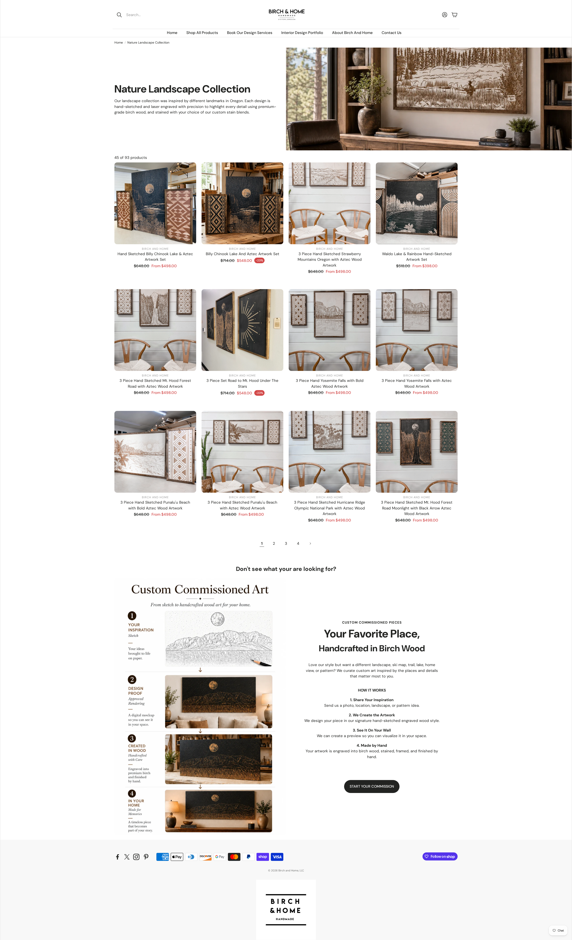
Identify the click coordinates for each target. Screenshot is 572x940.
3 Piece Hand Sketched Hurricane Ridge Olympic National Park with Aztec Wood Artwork (329, 508)
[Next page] (310, 544)
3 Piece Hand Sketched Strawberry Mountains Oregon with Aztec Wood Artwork (330, 259)
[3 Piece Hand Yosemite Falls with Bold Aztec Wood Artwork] (329, 330)
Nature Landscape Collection (148, 42)
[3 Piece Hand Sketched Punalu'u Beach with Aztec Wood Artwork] (242, 452)
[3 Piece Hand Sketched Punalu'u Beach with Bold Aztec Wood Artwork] (155, 452)
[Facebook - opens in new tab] (117, 857)
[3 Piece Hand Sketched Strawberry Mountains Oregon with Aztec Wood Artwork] (329, 203)
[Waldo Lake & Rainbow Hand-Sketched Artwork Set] (417, 203)
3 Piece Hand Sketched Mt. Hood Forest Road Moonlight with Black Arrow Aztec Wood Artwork (416, 508)
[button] (144, 14)
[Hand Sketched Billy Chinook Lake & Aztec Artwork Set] (155, 203)
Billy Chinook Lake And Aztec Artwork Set (242, 253)
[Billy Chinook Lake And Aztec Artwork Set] (242, 203)
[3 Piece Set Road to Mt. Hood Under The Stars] (242, 330)
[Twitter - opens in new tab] (127, 857)
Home (118, 42)
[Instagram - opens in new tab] (136, 857)
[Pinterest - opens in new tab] (146, 857)
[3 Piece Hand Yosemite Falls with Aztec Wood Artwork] (417, 330)
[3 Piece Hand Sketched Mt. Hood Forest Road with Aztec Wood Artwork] (155, 330)
